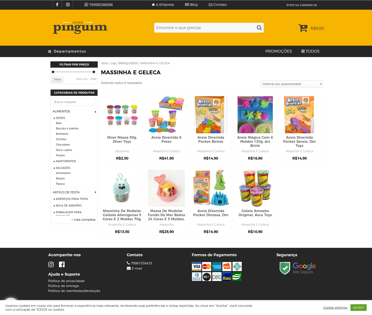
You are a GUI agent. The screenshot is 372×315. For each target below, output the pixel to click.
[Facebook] (57, 5)
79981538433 (141, 263)
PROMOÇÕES (278, 51)
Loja (113, 63)
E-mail (137, 268)
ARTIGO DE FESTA (66, 192)
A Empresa (165, 5)
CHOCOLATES (63, 144)
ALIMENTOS (61, 111)
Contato (220, 5)
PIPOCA (60, 183)
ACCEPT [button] (358, 307)
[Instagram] (68, 5)
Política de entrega (63, 286)
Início (104, 63)
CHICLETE (61, 139)
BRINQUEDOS (128, 63)
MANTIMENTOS (66, 161)
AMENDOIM (63, 173)
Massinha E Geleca (166, 151)
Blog (194, 5)
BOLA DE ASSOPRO (69, 205)
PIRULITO (60, 155)
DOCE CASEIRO (64, 150)
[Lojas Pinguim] (79, 27)
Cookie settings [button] (335, 308)
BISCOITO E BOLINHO (67, 128)
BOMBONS (62, 133)
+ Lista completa (83, 220)
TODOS (312, 51)
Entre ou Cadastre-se (302, 5)
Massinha (122, 151)
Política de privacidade (66, 281)
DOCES (60, 117)
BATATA (60, 178)
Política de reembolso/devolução (74, 291)
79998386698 (101, 5)
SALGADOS (63, 167)
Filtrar (57, 79)
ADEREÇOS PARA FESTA (72, 198)
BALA (59, 123)
